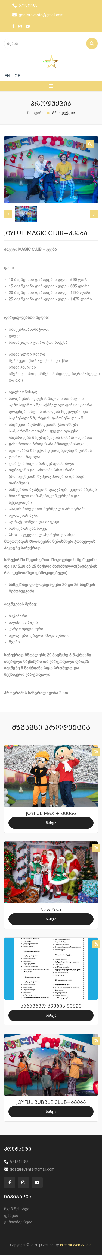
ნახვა (51, 823)
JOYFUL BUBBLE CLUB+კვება (51, 1102)
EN (7, 75)
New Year (51, 910)
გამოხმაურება (18, 1222)
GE (17, 75)
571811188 (28, 5)
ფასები (11, 1215)
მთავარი (36, 113)
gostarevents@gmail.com (41, 15)
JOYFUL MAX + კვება (51, 813)
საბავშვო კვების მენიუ (51, 1006)
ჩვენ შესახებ (16, 1209)
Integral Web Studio (75, 1245)
